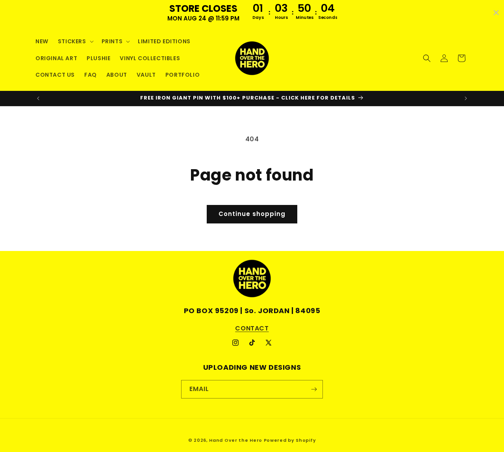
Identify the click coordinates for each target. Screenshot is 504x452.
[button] (75, 41)
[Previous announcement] (38, 98)
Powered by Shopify (290, 440)
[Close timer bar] (496, 12)
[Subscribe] (313, 389)
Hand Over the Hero (235, 440)
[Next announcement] (465, 98)
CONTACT (252, 328)
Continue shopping (252, 214)
